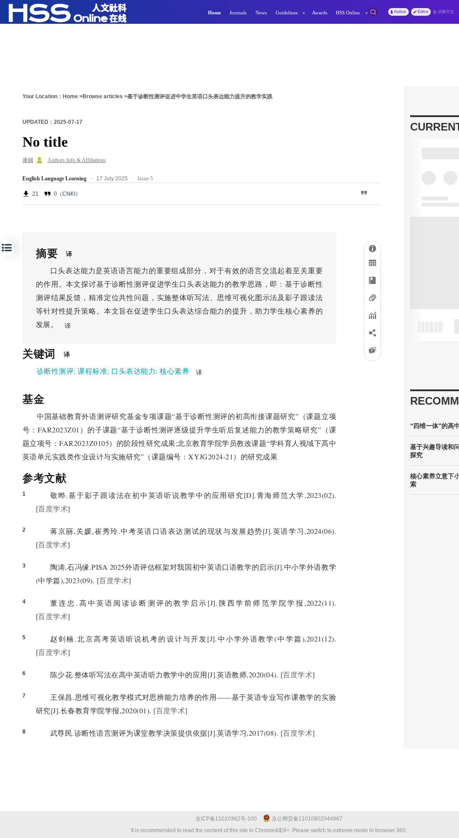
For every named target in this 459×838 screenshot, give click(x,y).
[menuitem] (214, 12)
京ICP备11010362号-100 (226, 819)
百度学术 (53, 508)
